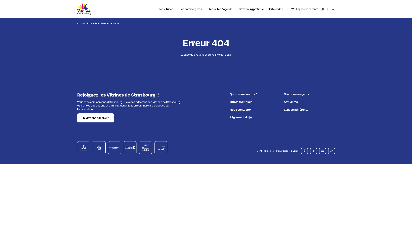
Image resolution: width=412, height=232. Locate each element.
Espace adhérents (307, 9)
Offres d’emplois (241, 102)
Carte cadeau (276, 9)
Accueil (81, 23)
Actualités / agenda (220, 9)
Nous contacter (240, 109)
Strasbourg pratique (251, 9)
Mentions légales (265, 151)
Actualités (291, 102)
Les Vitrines (166, 9)
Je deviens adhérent (96, 118)
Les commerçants (191, 9)
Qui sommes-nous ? (243, 94)
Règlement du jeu (241, 117)
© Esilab (294, 151)
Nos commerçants (296, 94)
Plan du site (282, 151)
